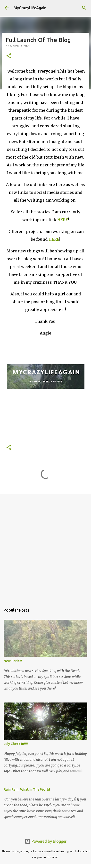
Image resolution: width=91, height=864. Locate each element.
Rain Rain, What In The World (27, 789)
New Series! (13, 661)
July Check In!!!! (16, 744)
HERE (62, 219)
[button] (9, 56)
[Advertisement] (45, 547)
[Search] (84, 8)
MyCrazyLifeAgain (30, 8)
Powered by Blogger (48, 841)
